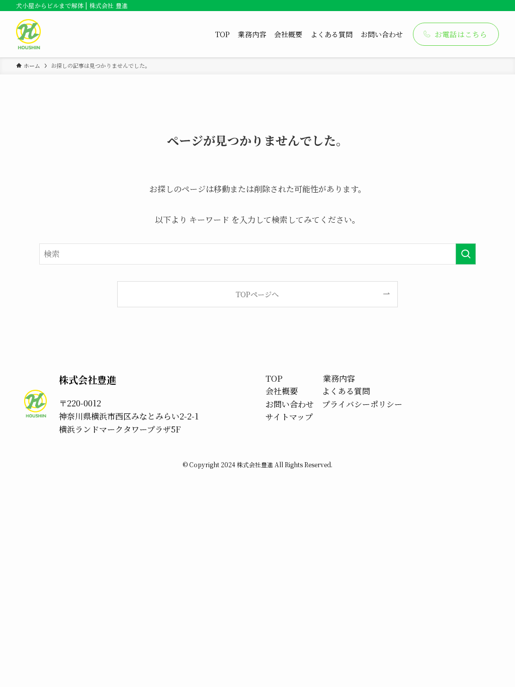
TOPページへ (257, 294)
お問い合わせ (290, 404)
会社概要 (282, 391)
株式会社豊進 (87, 379)
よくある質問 (346, 391)
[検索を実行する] (466, 254)
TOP (274, 378)
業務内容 (339, 378)
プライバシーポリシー (362, 404)
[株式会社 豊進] (28, 34)
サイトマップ (289, 416)
